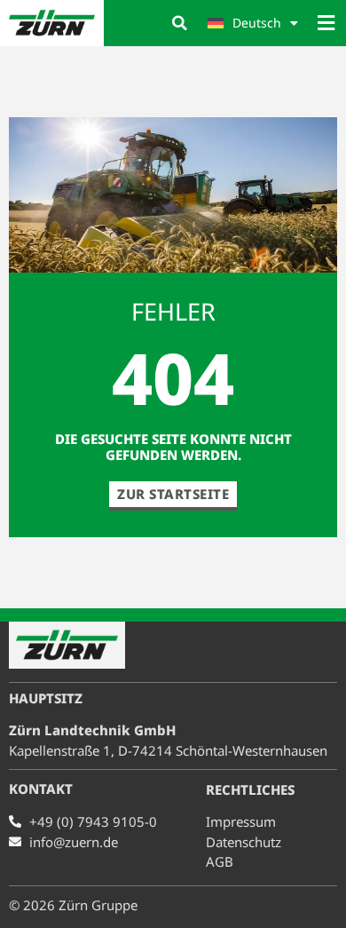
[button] (179, 23)
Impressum (241, 821)
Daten (243, 842)
